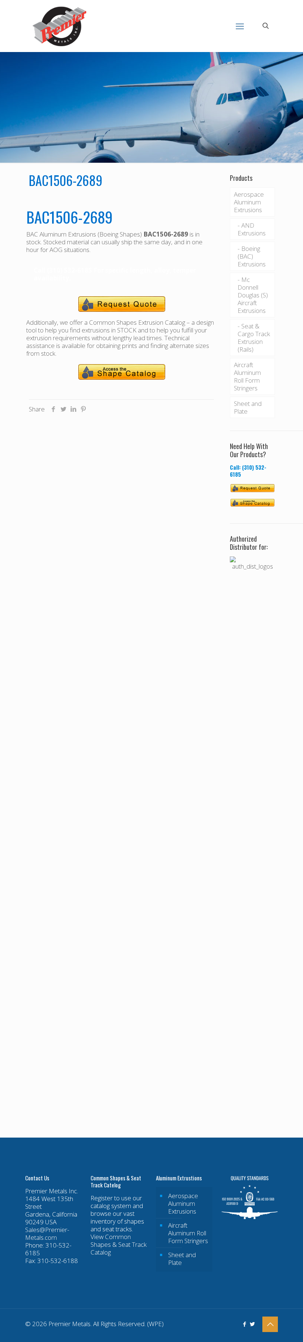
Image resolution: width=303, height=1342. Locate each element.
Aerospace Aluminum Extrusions (249, 202)
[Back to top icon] (270, 1324)
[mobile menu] (240, 26)
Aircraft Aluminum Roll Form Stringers (247, 376)
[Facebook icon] (244, 1324)
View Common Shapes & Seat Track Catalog (119, 1244)
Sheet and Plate (248, 407)
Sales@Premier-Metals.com (47, 1233)
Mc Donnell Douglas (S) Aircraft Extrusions (253, 295)
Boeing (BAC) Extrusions (252, 256)
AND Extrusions (252, 229)
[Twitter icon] (252, 1324)
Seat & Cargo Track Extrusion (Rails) (254, 337)
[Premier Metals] (59, 26)
